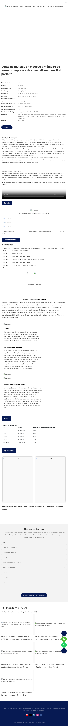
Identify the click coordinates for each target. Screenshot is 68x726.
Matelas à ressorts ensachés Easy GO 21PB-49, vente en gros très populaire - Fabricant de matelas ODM (16, 638)
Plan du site (50, 722)
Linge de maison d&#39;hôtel (29, 612)
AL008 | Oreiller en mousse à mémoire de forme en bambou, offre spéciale (16, 694)
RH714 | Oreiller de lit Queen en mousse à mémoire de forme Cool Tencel (50, 666)
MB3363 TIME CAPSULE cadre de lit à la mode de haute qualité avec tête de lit (16, 666)
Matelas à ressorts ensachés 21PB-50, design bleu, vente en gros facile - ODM (49, 638)
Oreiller (4, 612)
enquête (7, 127)
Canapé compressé (13, 612)
